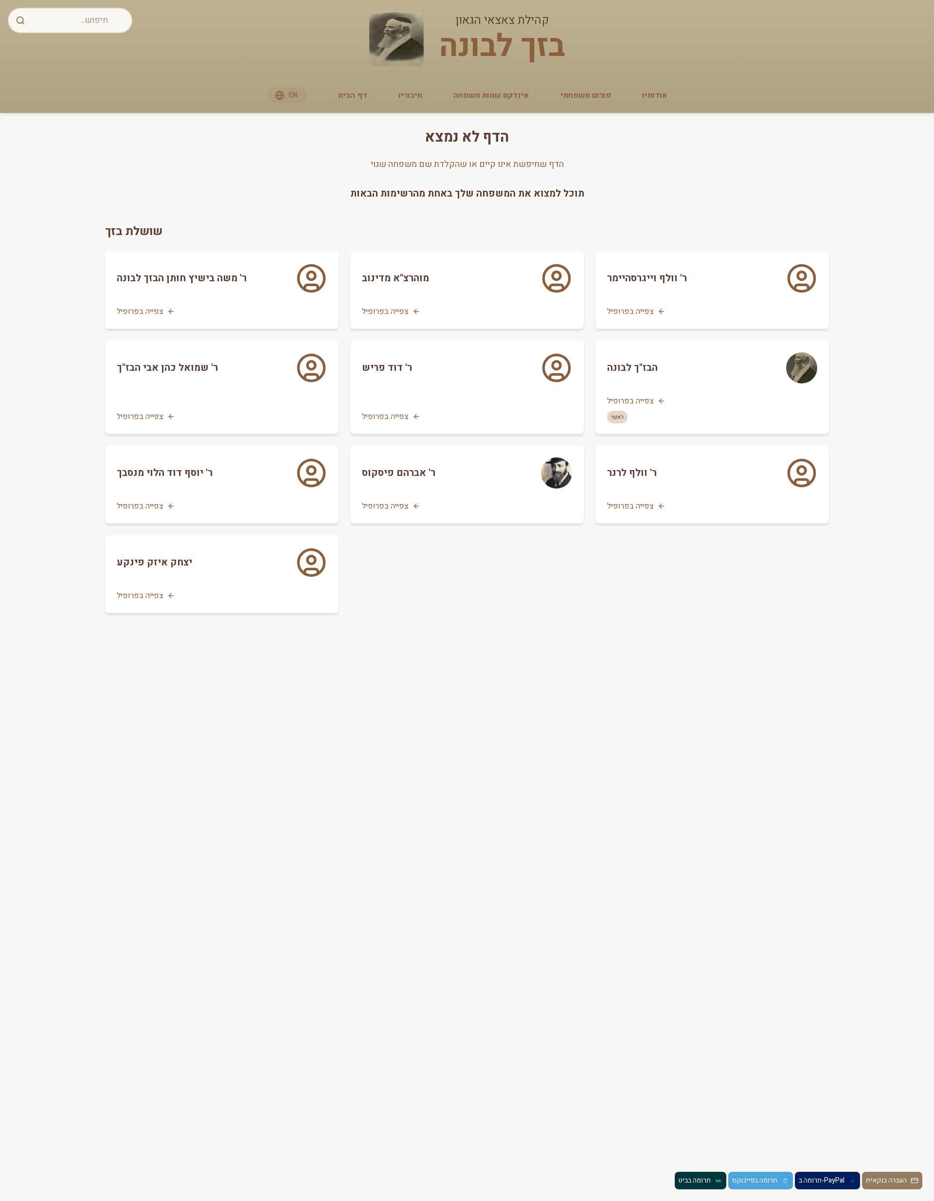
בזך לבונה (502, 46)
